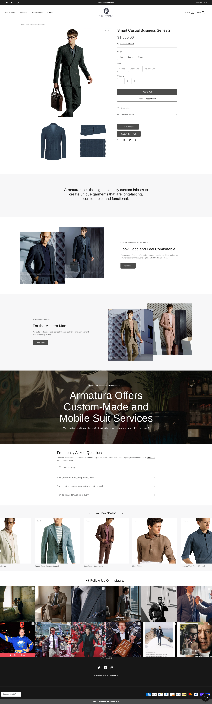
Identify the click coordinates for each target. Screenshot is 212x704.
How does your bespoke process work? (76, 477)
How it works (10, 13)
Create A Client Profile (128, 134)
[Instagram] (18, 2)
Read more (128, 266)
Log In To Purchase (128, 127)
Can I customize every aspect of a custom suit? (80, 486)
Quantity (120, 76)
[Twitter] (7, 2)
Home (22, 24)
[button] (106, 701)
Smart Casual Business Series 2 (35, 24)
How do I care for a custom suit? (73, 495)
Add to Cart (147, 92)
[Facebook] (12, 2)
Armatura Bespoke (127, 44)
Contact (50, 13)
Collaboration (37, 13)
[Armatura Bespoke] (106, 13)
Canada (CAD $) (200, 2)
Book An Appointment (147, 99)
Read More (40, 343)
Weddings (23, 13)
